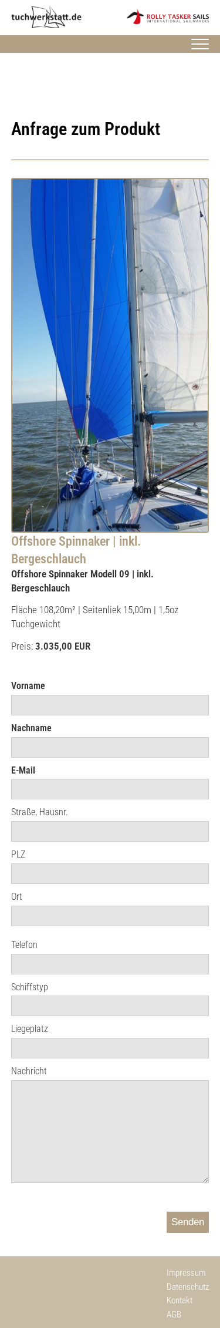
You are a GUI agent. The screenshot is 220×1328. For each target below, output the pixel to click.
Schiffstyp (29, 987)
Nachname (31, 728)
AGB (174, 1314)
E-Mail (23, 770)
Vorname (28, 685)
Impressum (186, 1273)
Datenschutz (188, 1287)
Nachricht (29, 1071)
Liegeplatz (29, 1028)
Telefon (24, 944)
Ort (16, 896)
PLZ (18, 854)
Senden (187, 1222)
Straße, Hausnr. (39, 812)
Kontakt (179, 1300)
